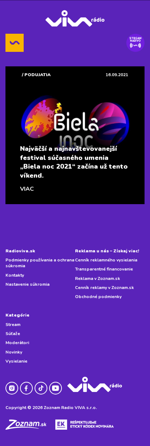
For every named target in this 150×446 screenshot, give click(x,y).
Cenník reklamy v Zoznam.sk (104, 287)
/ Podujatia (36, 75)
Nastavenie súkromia (27, 284)
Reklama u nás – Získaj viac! (107, 251)
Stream (12, 324)
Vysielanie (16, 361)
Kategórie (17, 315)
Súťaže (12, 333)
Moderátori (17, 343)
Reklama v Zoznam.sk (97, 278)
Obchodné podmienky (98, 297)
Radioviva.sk (20, 251)
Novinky (13, 352)
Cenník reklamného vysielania (106, 260)
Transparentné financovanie (104, 269)
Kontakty (14, 275)
